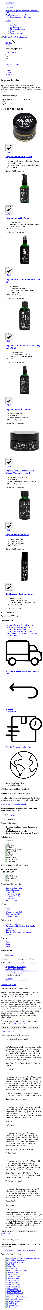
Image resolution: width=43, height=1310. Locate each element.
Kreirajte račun (11, 53)
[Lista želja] (7, 56)
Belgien (16, 1295)
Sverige (16, 1280)
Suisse (14, 1274)
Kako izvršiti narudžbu (14, 888)
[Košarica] (24, 59)
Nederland (19, 1299)
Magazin (9, 928)
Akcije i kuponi (11, 900)
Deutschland (21, 1260)
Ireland (15, 1307)
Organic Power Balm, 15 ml (19, 156)
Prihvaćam (5, 1027)
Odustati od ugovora (8, 985)
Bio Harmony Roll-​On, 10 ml (19, 594)
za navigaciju (10, 3)
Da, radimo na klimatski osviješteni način (20, 926)
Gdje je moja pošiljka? (14, 914)
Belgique (17, 1291)
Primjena (9, 934)
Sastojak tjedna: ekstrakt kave (16, 629)
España (15, 1268)
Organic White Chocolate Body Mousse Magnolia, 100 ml (20, 471)
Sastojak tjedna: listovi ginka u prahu (19, 631)
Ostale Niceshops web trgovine (17, 981)
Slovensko (19, 1293)
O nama (8, 942)
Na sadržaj (9, 5)
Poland (15, 1289)
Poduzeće (9, 979)
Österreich (19, 1262)
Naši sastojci (10, 930)
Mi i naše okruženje (13, 924)
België (14, 1303)
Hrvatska (17, 1287)
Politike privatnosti (18, 1023)
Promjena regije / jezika (26, 959)
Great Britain (22, 1270)
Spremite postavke (8, 1231)
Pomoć (8, 21)
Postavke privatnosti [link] (13, 975)
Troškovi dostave (16, 27)
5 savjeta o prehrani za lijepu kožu (18, 627)
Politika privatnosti (7, 1031)
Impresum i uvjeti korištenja (16, 967)
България (18, 1305)
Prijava (8, 45)
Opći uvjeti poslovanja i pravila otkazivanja (21, 971)
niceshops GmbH (17, 963)
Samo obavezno (16, 1027)
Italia (13, 1264)
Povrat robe (14, 25)
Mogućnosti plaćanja (17, 29)
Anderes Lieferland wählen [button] (11, 1254)
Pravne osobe (10, 898)
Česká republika (25, 1297)
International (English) (32, 1258)
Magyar (16, 1282)
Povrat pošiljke (11, 892)
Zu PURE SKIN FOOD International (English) (18, 1250)
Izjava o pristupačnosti (14, 973)
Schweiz (17, 1272)
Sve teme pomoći (16, 33)
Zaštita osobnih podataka (15, 969)
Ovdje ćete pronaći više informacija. (14, 804)
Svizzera (17, 1276)
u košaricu (9, 7)
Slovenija (18, 1285)
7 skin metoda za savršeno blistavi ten (19, 625)
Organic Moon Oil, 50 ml (17, 534)
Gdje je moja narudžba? (18, 23)
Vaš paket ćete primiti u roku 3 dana (18, 17)
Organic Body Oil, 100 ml (18, 409)
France (15, 1266)
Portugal (17, 1301)
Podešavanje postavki (31, 1027)
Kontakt (13, 31)
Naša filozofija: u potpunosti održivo (19, 932)
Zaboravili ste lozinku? (14, 912)
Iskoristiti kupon (11, 916)
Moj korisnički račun (13, 896)
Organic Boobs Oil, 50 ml (17, 218)
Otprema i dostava (12, 890)
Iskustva (8, 946)
